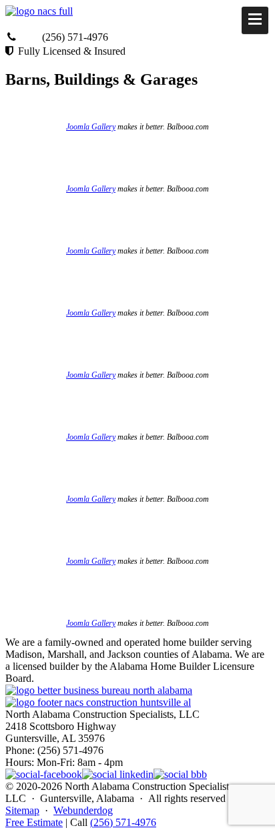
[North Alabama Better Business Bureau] (98, 690)
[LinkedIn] (118, 774)
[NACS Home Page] (98, 702)
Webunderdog (83, 810)
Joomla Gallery (90, 126)
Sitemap (22, 810)
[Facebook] (43, 774)
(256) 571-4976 (123, 822)
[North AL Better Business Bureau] (180, 774)
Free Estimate (34, 822)
